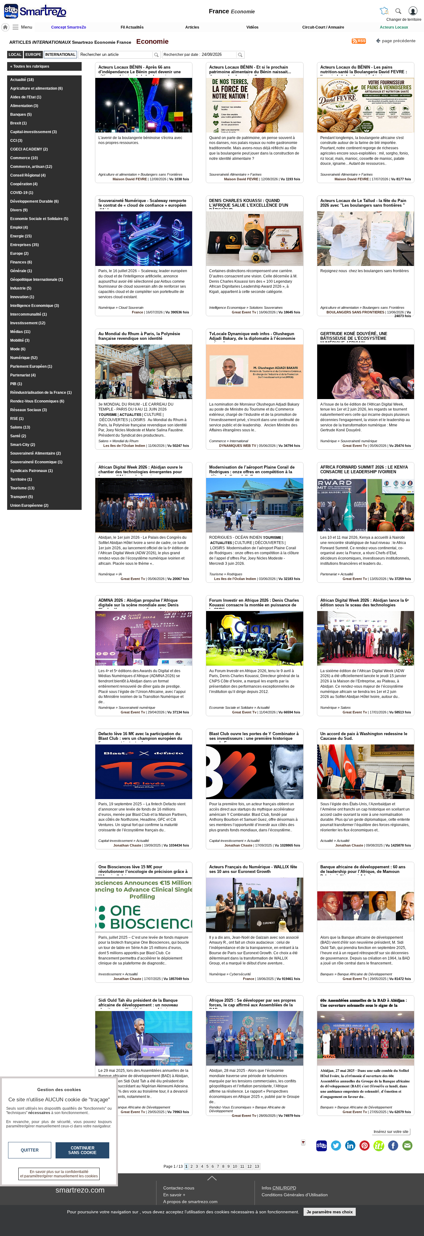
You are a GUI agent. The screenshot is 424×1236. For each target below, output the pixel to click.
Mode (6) (17, 349)
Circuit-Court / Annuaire (323, 27)
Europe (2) (19, 253)
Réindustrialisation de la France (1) (41, 392)
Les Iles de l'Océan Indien (124, 445)
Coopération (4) (24, 184)
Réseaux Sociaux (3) (28, 410)
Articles (192, 27)
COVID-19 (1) (21, 193)
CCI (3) (16, 140)
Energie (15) (21, 236)
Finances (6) (21, 262)
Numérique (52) (24, 358)
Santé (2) (18, 436)
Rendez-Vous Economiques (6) (37, 401)
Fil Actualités (132, 27)
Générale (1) (21, 271)
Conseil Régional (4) (28, 175)
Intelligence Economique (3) (34, 305)
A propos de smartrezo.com (190, 1201)
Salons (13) (20, 427)
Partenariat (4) (23, 375)
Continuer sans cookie (82, 1150)
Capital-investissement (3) (33, 132)
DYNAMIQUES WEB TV (238, 445)
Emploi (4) (19, 227)
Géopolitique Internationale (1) (36, 279)
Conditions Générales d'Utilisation (295, 1194)
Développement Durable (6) (34, 201)
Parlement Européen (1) (31, 366)
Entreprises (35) (24, 245)
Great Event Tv (244, 312)
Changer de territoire (404, 19)
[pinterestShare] (364, 1145)
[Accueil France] (5, 27)
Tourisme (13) (22, 488)
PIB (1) (16, 384)
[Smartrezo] (42, 11)
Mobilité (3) (19, 340)
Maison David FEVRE (130, 179)
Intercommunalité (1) (28, 314)
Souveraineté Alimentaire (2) (35, 453)
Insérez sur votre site (391, 1132)
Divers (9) (19, 210)
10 (235, 1166)
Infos (279, 1187)
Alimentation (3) (24, 106)
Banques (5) (21, 114)
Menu (26, 27)
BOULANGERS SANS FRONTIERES (355, 312)
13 (257, 1166)
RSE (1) (17, 418)
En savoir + (174, 1194)
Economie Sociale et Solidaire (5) (39, 219)
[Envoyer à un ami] (407, 1145)
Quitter (29, 1150)
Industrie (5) (20, 288)
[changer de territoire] (384, 11)
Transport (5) (21, 497)
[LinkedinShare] (350, 1145)
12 (249, 1166)
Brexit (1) (18, 123)
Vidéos (252, 27)
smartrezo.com (80, 1190)
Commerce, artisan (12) (31, 166)
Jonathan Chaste (127, 845)
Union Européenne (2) (29, 505)
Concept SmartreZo (68, 27)
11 (242, 1166)
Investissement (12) (27, 323)
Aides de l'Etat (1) (25, 97)
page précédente (399, 40)
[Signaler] (307, 1145)
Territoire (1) (21, 479)
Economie (151, 41)
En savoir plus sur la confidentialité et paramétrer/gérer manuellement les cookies (59, 1174)
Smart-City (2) (22, 445)
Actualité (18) (22, 80)
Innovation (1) (22, 297)
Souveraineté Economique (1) (36, 462)
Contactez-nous (178, 1187)
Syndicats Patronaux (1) (31, 471)
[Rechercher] (398, 11)
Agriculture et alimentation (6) (36, 88)
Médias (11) (20, 332)
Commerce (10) (24, 158)
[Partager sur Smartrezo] (321, 1145)
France (137, 312)
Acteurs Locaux (394, 27)
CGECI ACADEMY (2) (29, 149)
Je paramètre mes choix (330, 1212)
